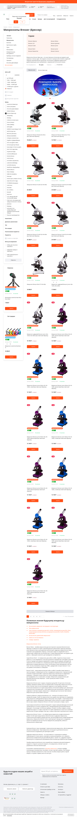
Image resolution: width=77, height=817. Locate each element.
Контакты (60, 786)
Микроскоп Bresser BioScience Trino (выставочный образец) (61, 135)
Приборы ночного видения (14, 55)
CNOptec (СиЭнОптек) (12, 138)
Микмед (9, 206)
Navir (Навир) (10, 172)
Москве (24, 5)
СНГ (26, 7)
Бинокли (9, 42)
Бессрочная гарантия (12, 98)
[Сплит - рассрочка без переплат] (7, 291)
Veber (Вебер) (10, 124)
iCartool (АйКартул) (12, 154)
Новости (42, 792)
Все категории (8, 65)
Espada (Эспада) (11, 151)
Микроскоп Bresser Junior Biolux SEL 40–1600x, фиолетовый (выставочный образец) (62, 335)
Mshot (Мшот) (10, 169)
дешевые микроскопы (51, 748)
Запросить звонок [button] (11, 789)
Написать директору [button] (27, 789)
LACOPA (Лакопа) (11, 165)
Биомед (9, 118)
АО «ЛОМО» (10, 190)
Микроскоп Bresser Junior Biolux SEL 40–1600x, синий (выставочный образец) (37, 386)
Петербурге (10, 7)
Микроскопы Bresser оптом (34, 644)
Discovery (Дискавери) (12, 62)
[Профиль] (54, 14)
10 (10, 344)
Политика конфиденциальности (66, 807)
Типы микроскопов (34, 628)
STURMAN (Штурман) (12, 183)
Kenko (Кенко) (10, 156)
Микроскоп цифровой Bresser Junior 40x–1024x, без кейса (62, 285)
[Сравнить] (21, 271)
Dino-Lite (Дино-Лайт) (12, 142)
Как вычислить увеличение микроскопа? (39, 635)
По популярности (31, 64)
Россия (8, 19)
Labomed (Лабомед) (12, 163)
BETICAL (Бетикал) (11, 133)
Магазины (60, 784)
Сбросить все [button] (31, 70)
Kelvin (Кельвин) (11, 106)
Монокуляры (10, 49)
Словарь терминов (34, 639)
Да (16, 22)
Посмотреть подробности (47, 1)
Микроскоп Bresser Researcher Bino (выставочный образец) (36, 135)
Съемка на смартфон (12, 238)
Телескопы (9, 38)
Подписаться (68, 771)
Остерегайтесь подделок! (64, 795)
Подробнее (9, 815)
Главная (5, 27)
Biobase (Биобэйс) (11, 136)
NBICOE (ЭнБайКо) (12, 174)
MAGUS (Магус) (11, 111)
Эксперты (60, 789)
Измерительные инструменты (11, 52)
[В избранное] (19, 271)
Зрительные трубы (11, 45)
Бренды (40, 19)
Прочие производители (13, 215)
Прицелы (9, 60)
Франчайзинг (61, 792)
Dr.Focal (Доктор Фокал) (13, 145)
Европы (9, 8)
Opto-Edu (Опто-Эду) (12, 181)
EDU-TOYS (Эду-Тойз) (12, 149)
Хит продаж (10, 92)
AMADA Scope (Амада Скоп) (14, 129)
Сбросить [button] (13, 260)
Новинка (9, 95)
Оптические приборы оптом (47, 789)
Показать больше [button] (50, 611)
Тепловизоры (10, 58)
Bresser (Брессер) (11, 113)
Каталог (10, 27)
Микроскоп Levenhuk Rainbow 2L (13, 346)
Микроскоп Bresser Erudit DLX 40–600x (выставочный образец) (61, 185)
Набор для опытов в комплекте (12, 245)
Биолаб (9, 192)
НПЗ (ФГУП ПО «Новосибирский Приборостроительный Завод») (13, 211)
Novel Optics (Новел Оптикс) (14, 178)
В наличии (59, 64)
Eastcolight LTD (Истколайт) (14, 147)
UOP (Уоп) (9, 185)
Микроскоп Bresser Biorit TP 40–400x (36, 284)
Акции (34, 19)
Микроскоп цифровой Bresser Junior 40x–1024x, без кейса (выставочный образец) (37, 334)
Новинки (49, 64)
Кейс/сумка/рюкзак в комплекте (12, 255)
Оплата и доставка (45, 786)
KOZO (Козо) (10, 158)
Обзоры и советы (44, 795)
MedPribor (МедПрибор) (13, 167)
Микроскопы (16, 27)
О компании (43, 784)
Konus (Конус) (10, 122)
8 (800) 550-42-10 (50, 7)
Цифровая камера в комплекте (12, 250)
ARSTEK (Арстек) (11, 131)
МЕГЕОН (9, 204)
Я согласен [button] (71, 814)
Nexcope (9, 176)
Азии (14, 8)
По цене (41, 64)
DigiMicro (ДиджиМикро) (13, 140)
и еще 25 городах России (19, 7)
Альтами (9, 187)
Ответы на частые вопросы (36, 637)
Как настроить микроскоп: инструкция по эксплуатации (43, 626)
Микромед (9, 115)
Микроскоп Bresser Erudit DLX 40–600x (37, 184)
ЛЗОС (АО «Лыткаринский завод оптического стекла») (14, 201)
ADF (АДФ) (9, 127)
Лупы (8, 47)
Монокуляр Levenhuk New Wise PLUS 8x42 (13, 298)
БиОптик (9, 194)
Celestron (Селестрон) (12, 120)
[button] (33, 7)
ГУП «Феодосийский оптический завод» (12, 197)
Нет (22, 22)
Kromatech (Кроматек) (12, 160)
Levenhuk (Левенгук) (12, 104)
